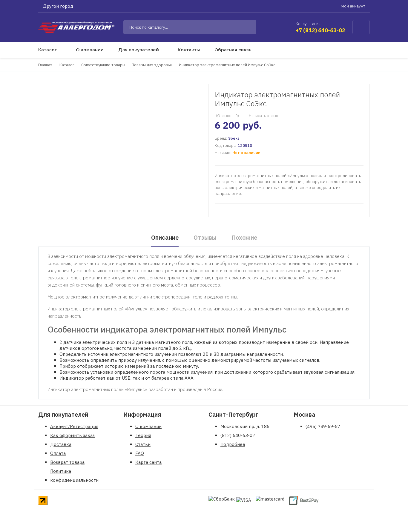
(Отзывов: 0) (227, 116)
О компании (90, 50)
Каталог (47, 50)
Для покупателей (138, 50)
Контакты (189, 50)
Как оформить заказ (72, 435)
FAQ (139, 453)
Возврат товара (67, 462)
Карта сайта (148, 462)
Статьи (143, 444)
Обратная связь (232, 50)
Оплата (58, 453)
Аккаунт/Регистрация (74, 426)
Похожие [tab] (244, 237)
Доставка (60, 444)
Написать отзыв (263, 116)
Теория (143, 435)
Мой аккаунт (353, 6)
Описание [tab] (165, 237)
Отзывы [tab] (205, 237)
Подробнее (232, 444)
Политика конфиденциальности (74, 475)
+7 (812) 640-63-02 (320, 30)
